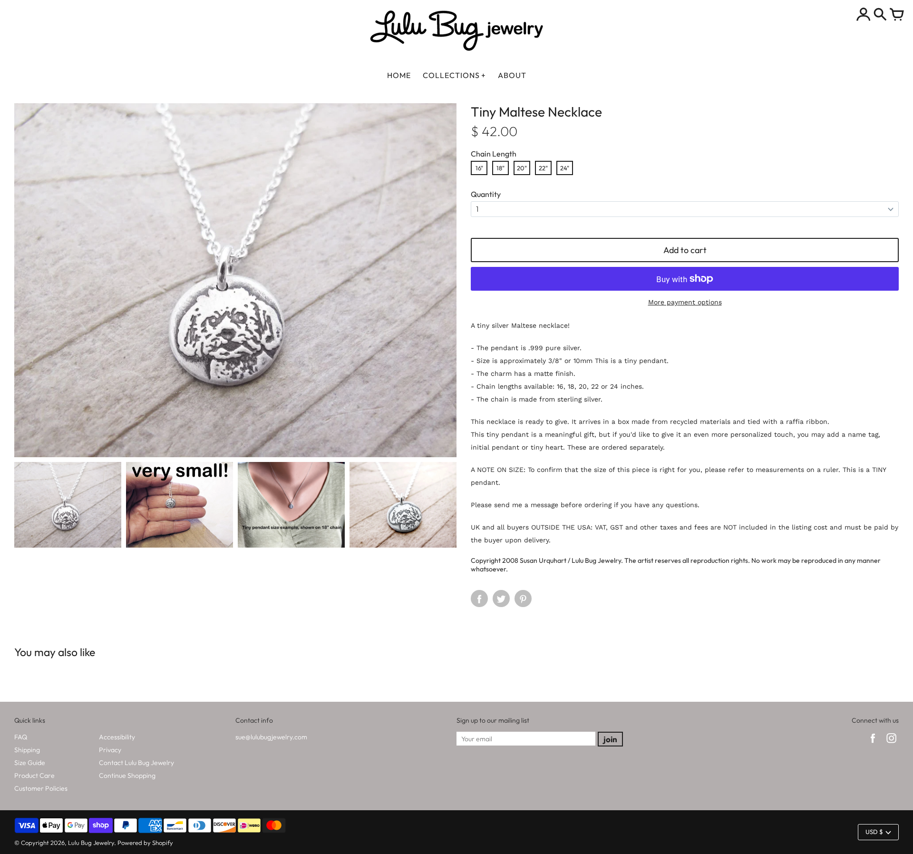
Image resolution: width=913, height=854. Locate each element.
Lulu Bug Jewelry (91, 842)
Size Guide (29, 762)
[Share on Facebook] (479, 598)
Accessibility (117, 737)
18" (500, 168)
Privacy (110, 750)
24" (564, 168)
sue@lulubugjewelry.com (271, 737)
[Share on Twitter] (501, 598)
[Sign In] (863, 15)
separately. (646, 447)
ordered (614, 447)
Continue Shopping (127, 775)
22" (543, 168)
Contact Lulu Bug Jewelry (136, 762)
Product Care (34, 775)
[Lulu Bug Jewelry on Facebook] (872, 744)
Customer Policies (41, 788)
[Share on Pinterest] (523, 598)
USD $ (874, 831)
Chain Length (493, 153)
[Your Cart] (897, 15)
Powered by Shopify (145, 842)
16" (479, 168)
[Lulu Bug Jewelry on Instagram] (891, 744)
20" (522, 168)
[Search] (880, 15)
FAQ (20, 737)
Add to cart (685, 250)
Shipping (27, 750)
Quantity (486, 194)
